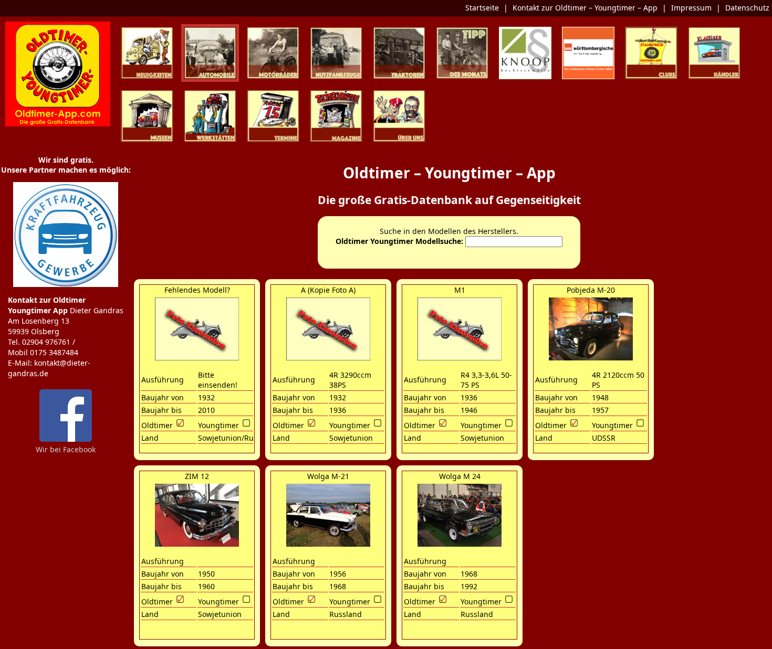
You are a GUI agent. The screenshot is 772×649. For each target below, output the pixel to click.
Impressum (691, 8)
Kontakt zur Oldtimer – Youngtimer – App (585, 8)
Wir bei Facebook (66, 449)
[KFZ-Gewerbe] (65, 285)
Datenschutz (747, 8)
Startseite (482, 8)
